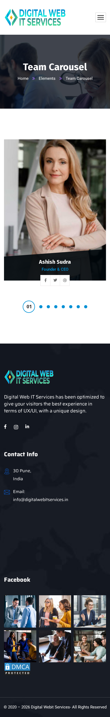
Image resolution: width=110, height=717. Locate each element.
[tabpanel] (55, 216)
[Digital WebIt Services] (35, 17)
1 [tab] (29, 306)
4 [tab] (55, 306)
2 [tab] (40, 306)
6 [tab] (70, 306)
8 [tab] (85, 306)
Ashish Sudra (55, 262)
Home (23, 78)
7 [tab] (78, 306)
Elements (47, 78)
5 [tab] (63, 306)
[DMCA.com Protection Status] (17, 668)
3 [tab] (48, 306)
